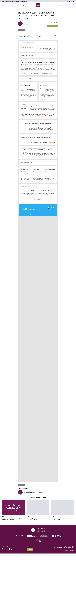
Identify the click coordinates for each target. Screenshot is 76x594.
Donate (59, 5)
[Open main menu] (3, 5)
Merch (63, 5)
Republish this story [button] (52, 26)
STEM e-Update (21, 29)
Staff (24, 23)
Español (24, 5)
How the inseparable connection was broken (36, 518)
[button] (54, 22)
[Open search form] (5, 5)
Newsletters (52, 5)
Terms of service (65, 550)
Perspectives (18, 5)
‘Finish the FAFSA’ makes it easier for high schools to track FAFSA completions (13, 518)
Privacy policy (72, 550)
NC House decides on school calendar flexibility (61, 518)
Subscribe (30, 549)
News (12, 5)
